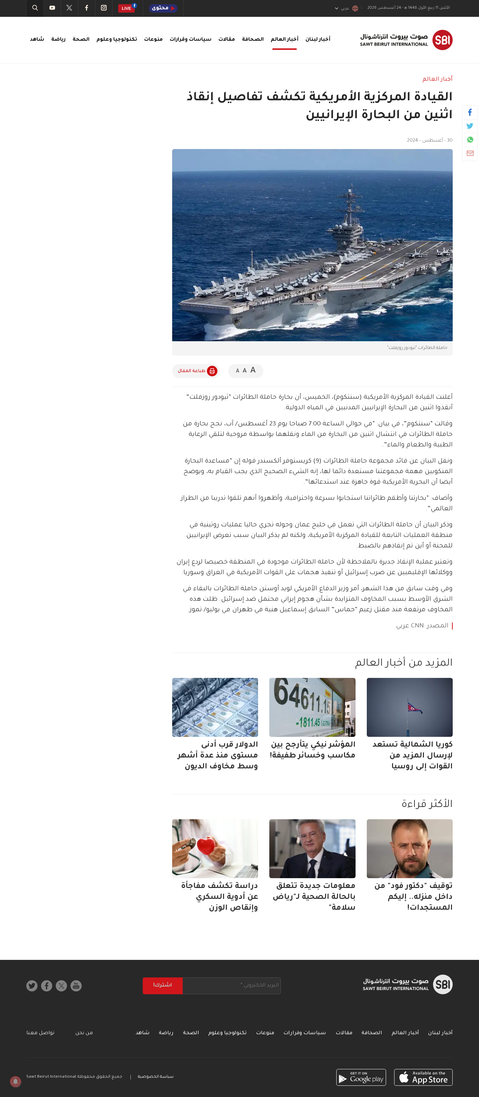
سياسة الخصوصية (156, 1077)
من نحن (84, 1033)
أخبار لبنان (317, 40)
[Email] (470, 153)
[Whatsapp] (470, 139)
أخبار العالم (284, 40)
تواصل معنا (40, 1033)
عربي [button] (345, 9)
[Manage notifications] (15, 1081)
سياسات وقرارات (190, 40)
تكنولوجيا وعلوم (116, 40)
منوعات (153, 40)
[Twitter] (470, 126)
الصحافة (253, 40)
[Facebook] (470, 112)
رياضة (58, 40)
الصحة (81, 40)
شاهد (37, 40)
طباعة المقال (191, 371)
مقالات (226, 40)
